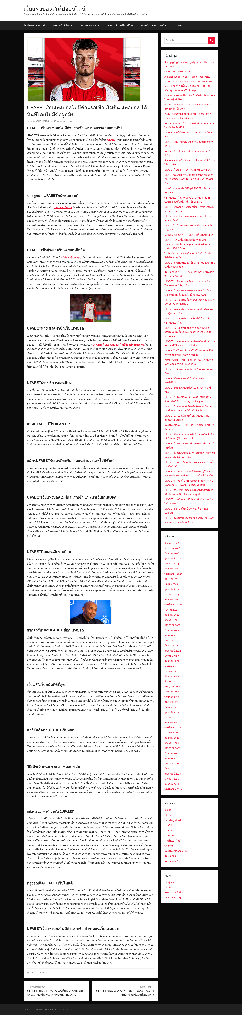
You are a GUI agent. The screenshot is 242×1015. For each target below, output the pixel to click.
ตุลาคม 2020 (171, 732)
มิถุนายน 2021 (171, 691)
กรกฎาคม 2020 (172, 748)
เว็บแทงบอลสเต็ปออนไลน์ (55, 8)
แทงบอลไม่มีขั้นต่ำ (62, 25)
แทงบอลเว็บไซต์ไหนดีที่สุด (119, 25)
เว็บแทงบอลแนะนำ (89, 25)
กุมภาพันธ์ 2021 (172, 712)
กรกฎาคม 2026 (172, 548)
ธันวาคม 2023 (171, 568)
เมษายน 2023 (171, 579)
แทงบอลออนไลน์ (173, 861)
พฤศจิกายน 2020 (173, 727)
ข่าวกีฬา (168, 825)
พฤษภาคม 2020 (172, 758)
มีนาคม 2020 (171, 768)
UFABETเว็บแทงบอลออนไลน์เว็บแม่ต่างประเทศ (119, 344)
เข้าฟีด (168, 887)
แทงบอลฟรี (170, 856)
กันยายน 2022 (171, 614)
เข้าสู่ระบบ (169, 882)
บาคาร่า (168, 845)
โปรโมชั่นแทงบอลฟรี (35, 25)
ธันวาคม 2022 (171, 599)
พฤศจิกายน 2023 (173, 573)
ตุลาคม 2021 (170, 671)
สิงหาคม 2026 (171, 543)
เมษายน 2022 (171, 640)
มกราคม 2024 (171, 563)
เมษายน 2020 (171, 763)
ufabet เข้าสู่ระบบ (71, 257)
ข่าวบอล (168, 830)
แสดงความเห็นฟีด (173, 892)
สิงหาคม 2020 (171, 743)
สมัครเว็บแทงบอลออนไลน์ (153, 25)
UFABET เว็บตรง (63, 207)
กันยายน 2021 (171, 676)
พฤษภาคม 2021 (172, 696)
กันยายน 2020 (171, 737)
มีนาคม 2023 (171, 584)
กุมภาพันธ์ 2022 (172, 650)
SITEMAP (179, 25)
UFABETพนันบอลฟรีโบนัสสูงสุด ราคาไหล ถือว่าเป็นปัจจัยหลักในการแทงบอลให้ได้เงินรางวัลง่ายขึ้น (189, 179)
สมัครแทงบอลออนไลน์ (176, 851)
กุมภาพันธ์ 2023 (172, 589)
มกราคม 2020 (171, 778)
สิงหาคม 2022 (171, 620)
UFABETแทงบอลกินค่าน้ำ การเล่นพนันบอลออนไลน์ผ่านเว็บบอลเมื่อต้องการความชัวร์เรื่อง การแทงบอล (188, 332)
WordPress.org (172, 897)
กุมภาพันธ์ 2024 (172, 558)
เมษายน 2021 (171, 701)
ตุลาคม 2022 (171, 609)
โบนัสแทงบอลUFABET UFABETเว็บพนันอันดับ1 (188, 234)
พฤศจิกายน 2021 (173, 666)
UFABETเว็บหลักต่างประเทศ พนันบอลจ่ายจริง (187, 169)
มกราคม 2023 (171, 594)
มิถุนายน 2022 (171, 630)
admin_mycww (67, 121)
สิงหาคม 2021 (171, 681)
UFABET (112, 139)
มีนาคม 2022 (171, 645)
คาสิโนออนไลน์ (172, 840)
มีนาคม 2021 (171, 707)
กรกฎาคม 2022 (172, 625)
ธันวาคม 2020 (171, 722)
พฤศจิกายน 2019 (173, 789)
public (167, 809)
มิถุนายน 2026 (171, 553)
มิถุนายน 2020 (171, 753)
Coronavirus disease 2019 (178, 71)
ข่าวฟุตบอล (170, 835)
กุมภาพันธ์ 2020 (172, 773)
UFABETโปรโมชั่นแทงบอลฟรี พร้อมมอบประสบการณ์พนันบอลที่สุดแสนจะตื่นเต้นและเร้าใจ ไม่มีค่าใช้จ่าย (187, 244)
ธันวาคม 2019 (171, 784)
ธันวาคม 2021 (171, 661)
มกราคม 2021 (171, 717)
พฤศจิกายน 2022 (173, 604)
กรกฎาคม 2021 (172, 686)
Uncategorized (38, 972)
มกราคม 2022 (171, 655)
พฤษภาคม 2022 (172, 635)
